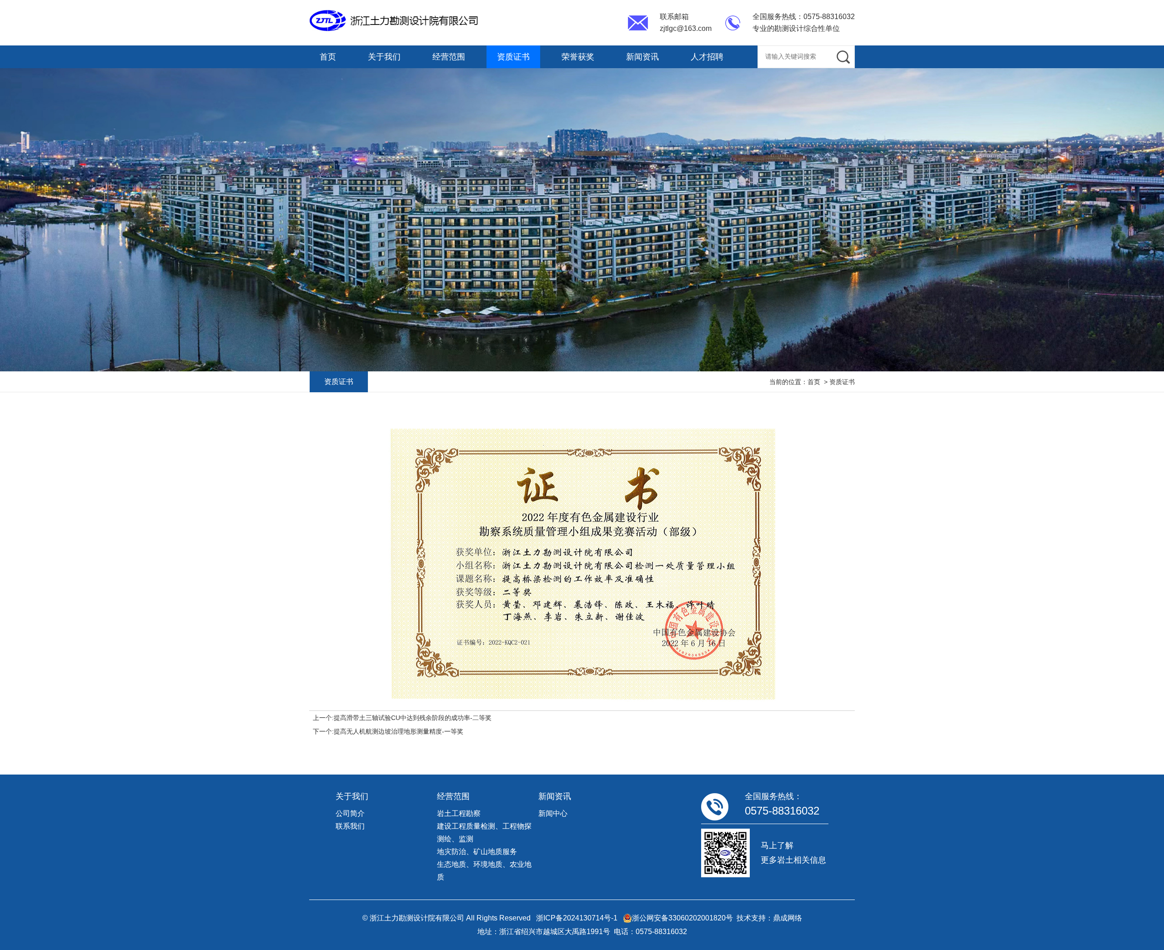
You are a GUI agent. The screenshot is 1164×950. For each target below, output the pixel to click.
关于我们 (384, 56)
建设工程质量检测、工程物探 (484, 826)
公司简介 (350, 813)
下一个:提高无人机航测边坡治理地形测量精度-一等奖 (388, 731)
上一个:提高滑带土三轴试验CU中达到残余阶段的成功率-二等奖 (402, 717)
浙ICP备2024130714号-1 (576, 918)
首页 (328, 56)
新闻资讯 (642, 56)
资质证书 (513, 56)
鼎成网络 (787, 918)
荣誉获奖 (578, 56)
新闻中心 (552, 813)
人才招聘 (707, 56)
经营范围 (448, 56)
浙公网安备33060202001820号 (682, 918)
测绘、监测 (455, 839)
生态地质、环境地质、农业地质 (484, 870)
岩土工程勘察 (459, 813)
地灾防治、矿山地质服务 (477, 851)
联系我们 (350, 826)
